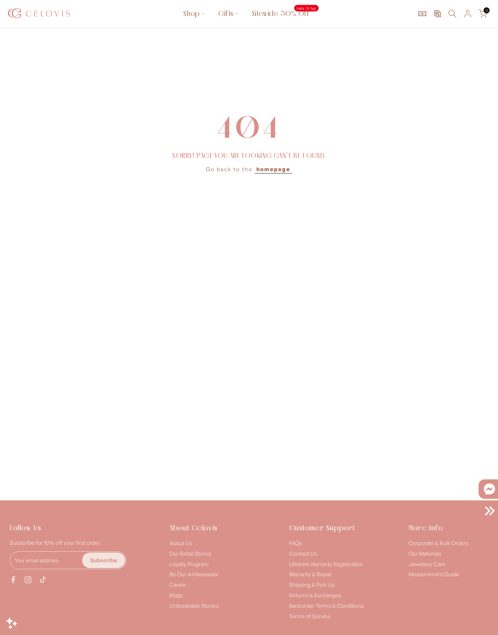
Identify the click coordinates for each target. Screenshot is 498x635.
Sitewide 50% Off (284, 13)
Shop (191, 13)
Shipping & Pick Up (312, 584)
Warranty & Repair (310, 574)
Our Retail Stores (190, 553)
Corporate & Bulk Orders (438, 543)
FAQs (295, 543)
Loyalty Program (189, 564)
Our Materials (425, 553)
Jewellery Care (427, 564)
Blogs (176, 595)
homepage (273, 169)
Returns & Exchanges (315, 595)
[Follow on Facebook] (13, 579)
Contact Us (303, 553)
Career (177, 584)
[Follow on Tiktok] (42, 579)
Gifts (225, 13)
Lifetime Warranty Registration (326, 564)
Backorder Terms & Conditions (326, 605)
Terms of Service (310, 616)
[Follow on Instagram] (28, 579)
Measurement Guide (434, 574)
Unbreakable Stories (194, 605)
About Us (180, 543)
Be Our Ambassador (194, 574)
